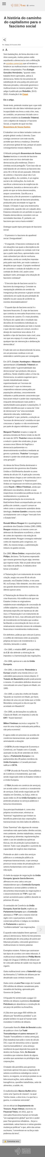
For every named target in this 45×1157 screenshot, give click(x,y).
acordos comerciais (14, 63)
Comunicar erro (11, 1141)
